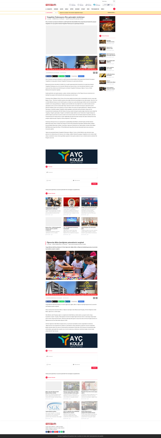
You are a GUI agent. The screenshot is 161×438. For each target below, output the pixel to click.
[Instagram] (51, 432)
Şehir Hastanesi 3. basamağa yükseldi (68, 12)
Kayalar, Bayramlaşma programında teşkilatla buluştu (88, 412)
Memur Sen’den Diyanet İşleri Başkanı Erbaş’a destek (52, 392)
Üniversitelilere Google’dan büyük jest (111, 89)
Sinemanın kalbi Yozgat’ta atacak (71, 207)
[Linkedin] (53, 432)
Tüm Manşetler (61, 18)
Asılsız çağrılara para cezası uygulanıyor (110, 69)
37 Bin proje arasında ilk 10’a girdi (89, 207)
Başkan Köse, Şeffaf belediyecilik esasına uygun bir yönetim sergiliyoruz (53, 229)
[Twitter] (48, 432)
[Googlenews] (59, 432)
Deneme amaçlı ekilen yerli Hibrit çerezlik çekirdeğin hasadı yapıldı (71, 392)
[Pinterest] (57, 432)
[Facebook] (46, 432)
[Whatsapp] (61, 432)
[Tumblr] (63, 432)
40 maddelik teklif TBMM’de (111, 61)
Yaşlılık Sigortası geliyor (51, 411)
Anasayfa (49, 18)
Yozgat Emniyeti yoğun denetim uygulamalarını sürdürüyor (53, 208)
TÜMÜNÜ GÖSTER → (111, 12)
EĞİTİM (53, 244)
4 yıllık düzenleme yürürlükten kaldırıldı (111, 75)
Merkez (57, 18)
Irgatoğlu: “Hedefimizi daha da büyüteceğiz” (110, 42)
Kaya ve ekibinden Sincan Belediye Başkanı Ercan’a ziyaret (71, 412)
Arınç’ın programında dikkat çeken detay (111, 82)
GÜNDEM (54, 18)
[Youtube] (55, 432)
